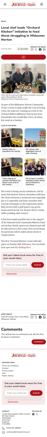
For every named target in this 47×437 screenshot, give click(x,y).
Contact (5, 368)
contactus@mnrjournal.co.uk (17, 432)
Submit (37, 265)
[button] (5, 4)
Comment (38, 342)
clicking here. (24, 247)
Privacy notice (11, 274)
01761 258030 (15, 428)
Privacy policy (7, 371)
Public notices (8, 376)
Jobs (4, 373)
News (3, 21)
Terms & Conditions (10, 366)
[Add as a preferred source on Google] (23, 49)
